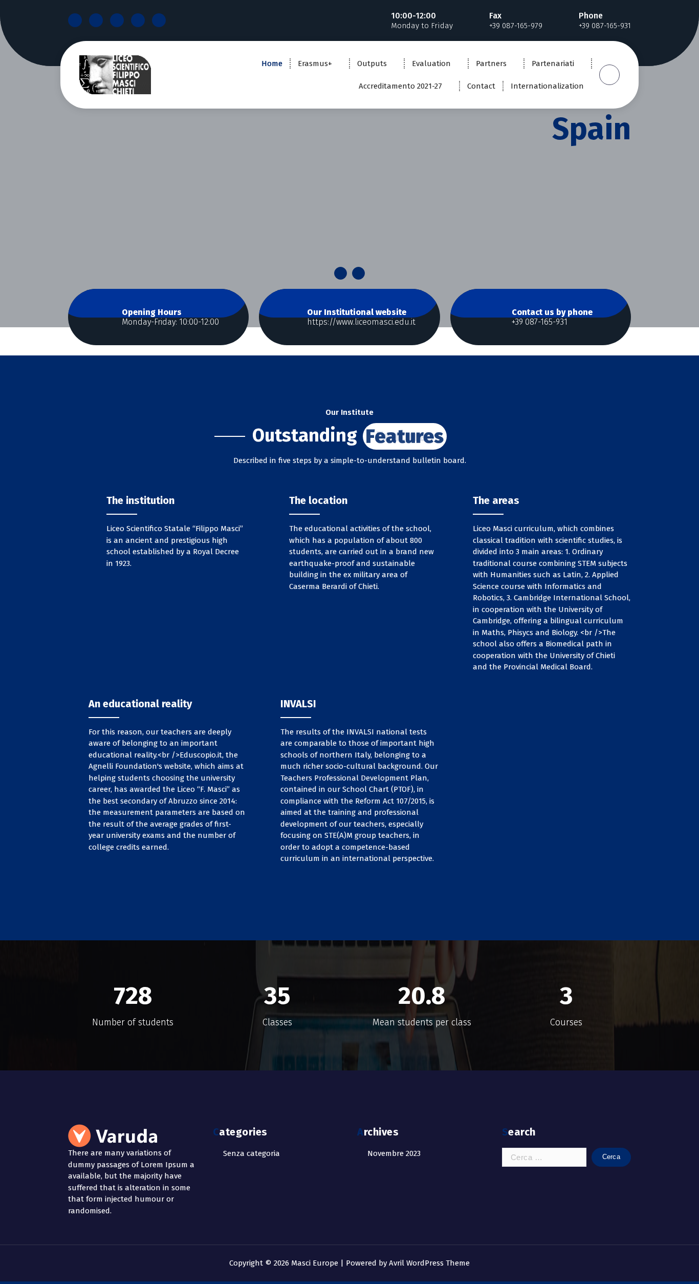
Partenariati (553, 63)
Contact (481, 86)
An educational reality (140, 704)
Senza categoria (251, 1153)
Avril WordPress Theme (429, 1263)
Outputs (372, 63)
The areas (496, 500)
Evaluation (431, 63)
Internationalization (547, 86)
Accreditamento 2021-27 (400, 86)
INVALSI (298, 704)
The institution (140, 500)
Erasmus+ (315, 63)
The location (318, 500)
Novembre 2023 (394, 1153)
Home (271, 63)
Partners (491, 63)
